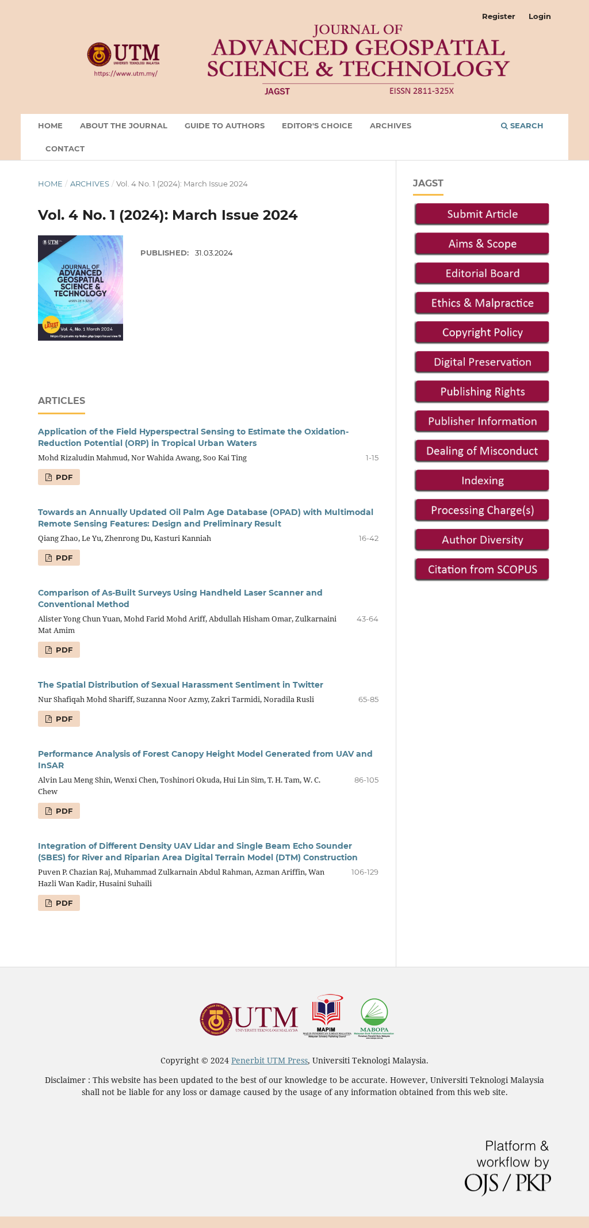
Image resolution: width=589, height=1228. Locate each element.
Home (50, 125)
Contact (65, 148)
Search (526, 125)
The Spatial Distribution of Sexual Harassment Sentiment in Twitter (180, 685)
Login (540, 16)
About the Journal (123, 125)
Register (498, 16)
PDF (62, 477)
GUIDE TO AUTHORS (225, 125)
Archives (390, 125)
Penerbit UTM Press (269, 1060)
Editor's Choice (317, 125)
